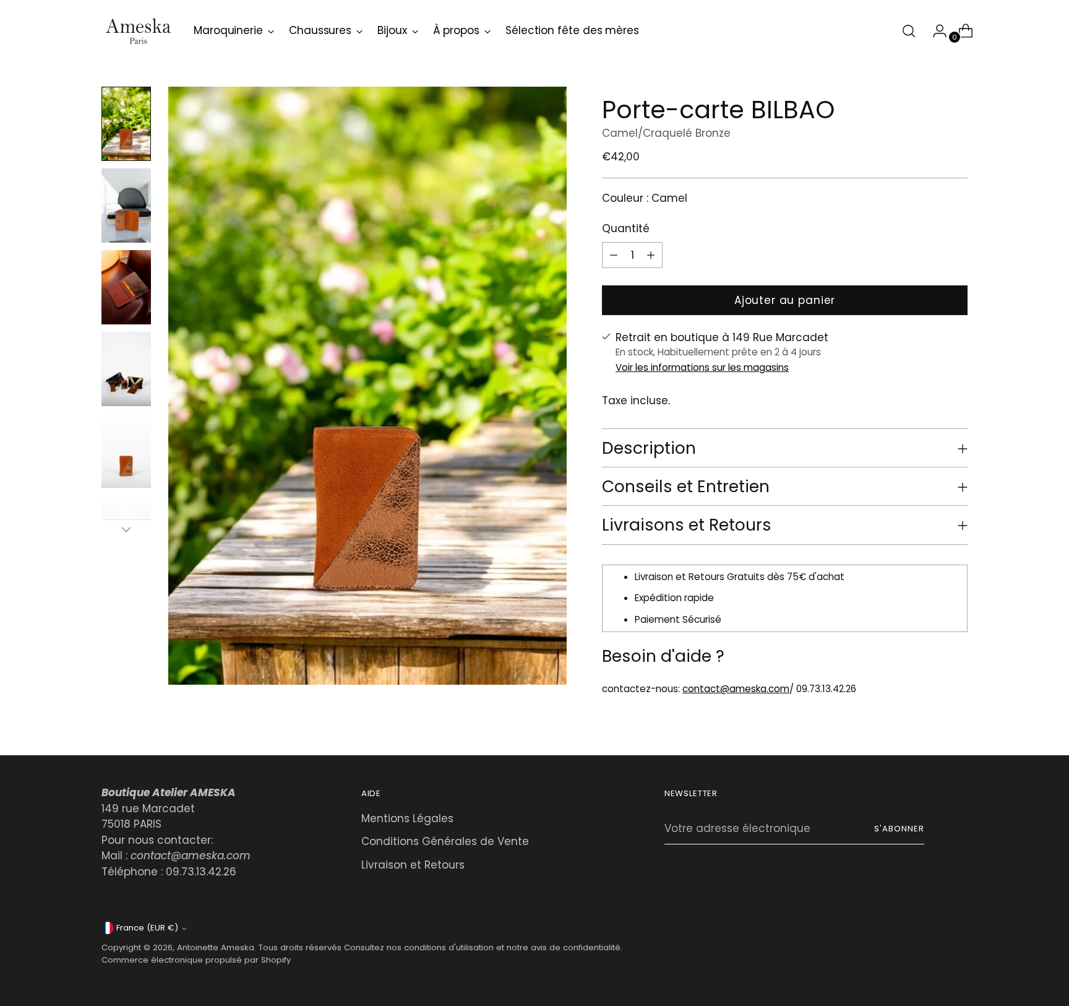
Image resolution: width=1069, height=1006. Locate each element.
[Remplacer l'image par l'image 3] (126, 287)
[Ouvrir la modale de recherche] (908, 31)
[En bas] (126, 529)
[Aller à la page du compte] (934, 31)
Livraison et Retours (413, 864)
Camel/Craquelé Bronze (666, 133)
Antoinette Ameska (215, 947)
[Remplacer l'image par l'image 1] (126, 124)
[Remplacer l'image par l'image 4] (126, 369)
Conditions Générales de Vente (445, 841)
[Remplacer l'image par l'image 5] (126, 451)
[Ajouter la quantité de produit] (614, 255)
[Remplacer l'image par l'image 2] (126, 205)
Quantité (626, 228)
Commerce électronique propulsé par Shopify (196, 960)
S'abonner (899, 829)
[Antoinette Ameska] (138, 31)
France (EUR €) (147, 928)
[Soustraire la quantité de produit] (651, 255)
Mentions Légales (407, 818)
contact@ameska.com (735, 688)
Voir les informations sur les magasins (702, 367)
